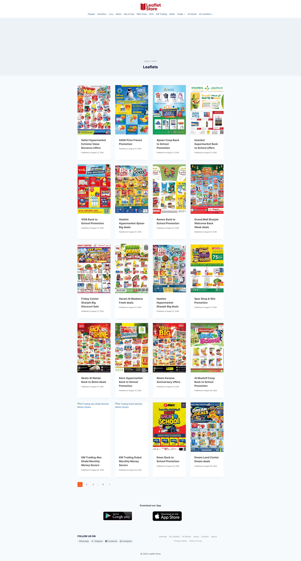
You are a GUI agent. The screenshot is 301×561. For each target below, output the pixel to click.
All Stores (192, 14)
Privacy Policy (180, 541)
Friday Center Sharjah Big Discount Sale (90, 302)
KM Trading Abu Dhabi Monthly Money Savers (91, 461)
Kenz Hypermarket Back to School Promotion (131, 382)
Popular (91, 14)
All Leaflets (174, 536)
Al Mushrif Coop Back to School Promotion (204, 382)
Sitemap (163, 536)
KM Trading (161, 14)
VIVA (151, 14)
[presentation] (94, 109)
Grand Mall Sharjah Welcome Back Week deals (206, 223)
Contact (205, 536)
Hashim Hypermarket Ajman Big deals (131, 223)
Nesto (118, 14)
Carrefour (101, 14)
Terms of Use (195, 541)
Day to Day (129, 14)
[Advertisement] (150, 34)
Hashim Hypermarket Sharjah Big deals (167, 302)
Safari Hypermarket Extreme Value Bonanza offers (93, 144)
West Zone (142, 14)
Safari (172, 14)
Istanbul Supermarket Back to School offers (206, 144)
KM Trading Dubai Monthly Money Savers (130, 461)
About (214, 536)
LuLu (111, 14)
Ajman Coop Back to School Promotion (168, 144)
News (196, 536)
